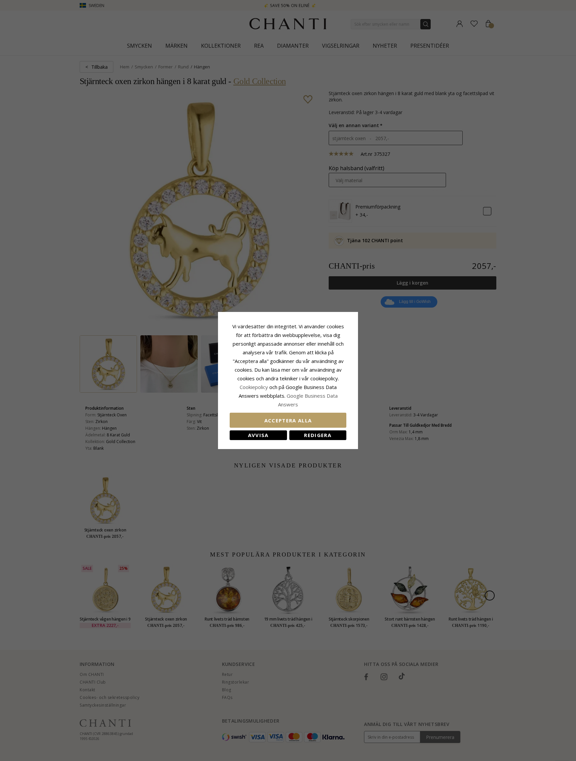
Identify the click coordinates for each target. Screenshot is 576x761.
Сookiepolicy (254, 387)
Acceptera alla (288, 420)
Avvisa (258, 435)
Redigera (317, 435)
